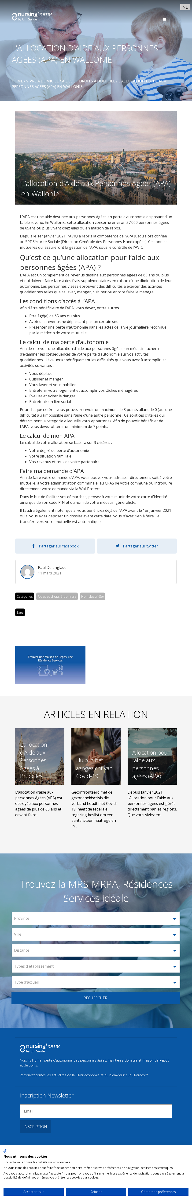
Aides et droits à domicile (57, 596)
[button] (96, 918)
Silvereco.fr (140, 1075)
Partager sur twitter (140, 546)
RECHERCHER (95, 997)
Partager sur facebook (59, 546)
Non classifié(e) (92, 596)
